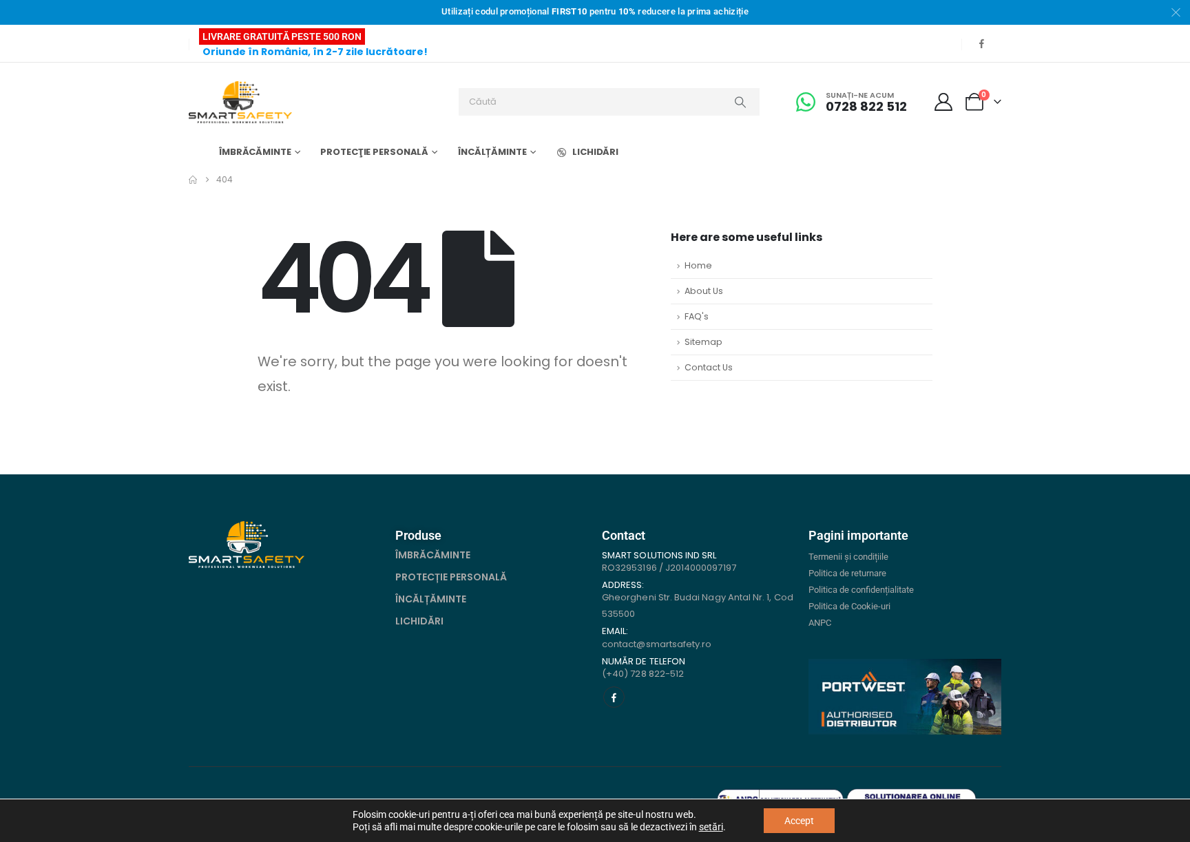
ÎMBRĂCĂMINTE (432, 555)
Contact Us (709, 367)
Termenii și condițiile (848, 556)
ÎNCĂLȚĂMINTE (430, 599)
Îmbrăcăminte (255, 151)
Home (698, 265)
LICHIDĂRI (595, 151)
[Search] (740, 102)
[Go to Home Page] (193, 179)
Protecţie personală (374, 151)
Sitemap (703, 342)
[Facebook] (981, 43)
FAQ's (697, 316)
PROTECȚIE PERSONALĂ (451, 577)
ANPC (819, 623)
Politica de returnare (847, 573)
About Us (704, 291)
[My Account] (943, 102)
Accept (799, 820)
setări (711, 826)
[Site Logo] (240, 102)
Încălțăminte (492, 151)
